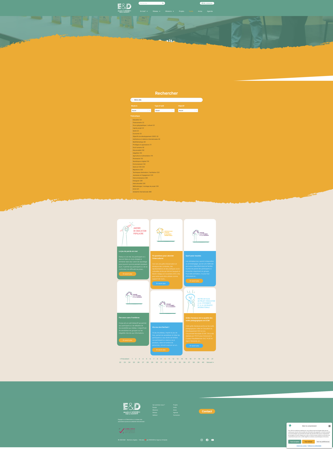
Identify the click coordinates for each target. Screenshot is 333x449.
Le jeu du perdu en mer (128, 251)
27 (143, 362)
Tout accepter (294, 442)
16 (190, 359)
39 (198, 362)
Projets (181, 11)
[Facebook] (207, 440)
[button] (329, 426)
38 (194, 362)
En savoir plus (127, 274)
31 (161, 362)
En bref (143, 11)
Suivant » (210, 362)
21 (212, 359)
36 (184, 362)
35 (180, 362)
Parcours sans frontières (129, 318)
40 (203, 362)
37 (189, 362)
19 (203, 359)
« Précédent (124, 359)
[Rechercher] (163, 3)
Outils (191, 11)
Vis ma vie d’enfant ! (160, 327)
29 (152, 362)
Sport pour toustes (193, 256)
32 (166, 362)
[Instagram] (201, 440)
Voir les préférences (323, 442)
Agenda (210, 11)
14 (182, 359)
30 (157, 362)
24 (129, 362)
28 (148, 362)
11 (169, 359)
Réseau (155, 11)
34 (175, 362)
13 (177, 359)
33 (170, 362)
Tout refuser (308, 442)
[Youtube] (212, 440)
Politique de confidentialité (314, 445)
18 (199, 359)
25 (134, 362)
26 (138, 362)
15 (186, 359)
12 (173, 359)
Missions (168, 11)
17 (195, 359)
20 (208, 359)
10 (165, 359)
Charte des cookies (302, 445)
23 (125, 362)
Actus (200, 11)
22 (120, 362)
